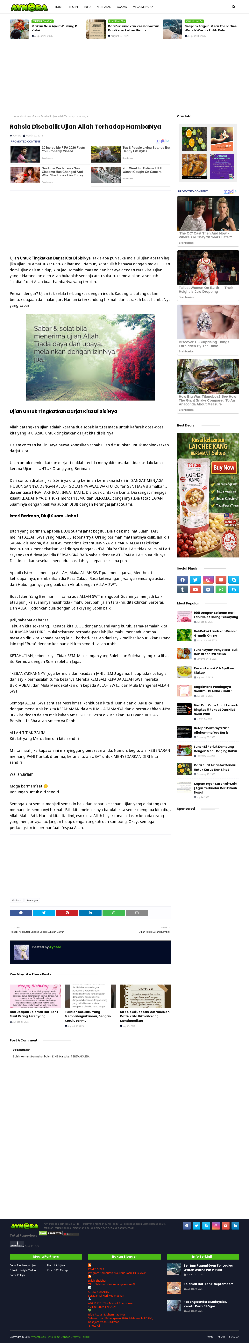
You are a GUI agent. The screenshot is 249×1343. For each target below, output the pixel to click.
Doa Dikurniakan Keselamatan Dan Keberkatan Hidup (133, 28)
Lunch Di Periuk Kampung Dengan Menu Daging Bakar (215, 749)
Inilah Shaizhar (97, 1280)
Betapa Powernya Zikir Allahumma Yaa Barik (211, 730)
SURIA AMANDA (98, 1292)
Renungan (32, 900)
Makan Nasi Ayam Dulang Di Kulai (55, 28)
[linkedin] (235, 1226)
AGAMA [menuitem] (122, 7)
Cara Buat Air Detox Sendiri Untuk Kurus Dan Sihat (215, 767)
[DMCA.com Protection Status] (51, 1234)
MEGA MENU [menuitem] (141, 7)
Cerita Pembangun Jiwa (23, 1265)
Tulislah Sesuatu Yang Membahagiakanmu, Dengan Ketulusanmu (88, 1016)
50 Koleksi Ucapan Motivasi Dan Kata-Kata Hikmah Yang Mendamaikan (144, 1016)
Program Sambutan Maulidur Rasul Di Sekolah (117, 1273)
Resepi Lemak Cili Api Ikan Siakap (214, 670)
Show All (94, 1325)
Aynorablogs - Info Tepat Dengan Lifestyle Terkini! (60, 1337)
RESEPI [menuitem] (73, 7)
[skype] (233, 580)
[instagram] (208, 580)
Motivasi (26, 116)
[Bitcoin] (194, 139)
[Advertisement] (124, 78)
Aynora (17, 135)
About (221, 1336)
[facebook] (182, 580)
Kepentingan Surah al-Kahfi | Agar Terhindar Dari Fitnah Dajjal (216, 788)
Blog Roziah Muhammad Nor (106, 1314)
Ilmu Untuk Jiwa (56, 1265)
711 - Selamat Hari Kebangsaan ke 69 (112, 1284)
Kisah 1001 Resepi (57, 1270)
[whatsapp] (221, 589)
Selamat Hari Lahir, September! (208, 1284)
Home (16, 116)
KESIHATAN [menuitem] (103, 7)
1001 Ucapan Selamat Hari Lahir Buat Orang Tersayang (34, 1014)
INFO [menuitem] (87, 7)
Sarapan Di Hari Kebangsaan (106, 1295)
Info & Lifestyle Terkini (23, 1270)
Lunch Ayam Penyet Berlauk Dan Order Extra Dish (216, 652)
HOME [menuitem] (59, 7)
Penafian (234, 1336)
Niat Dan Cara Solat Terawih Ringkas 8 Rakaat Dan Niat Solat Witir (216, 709)
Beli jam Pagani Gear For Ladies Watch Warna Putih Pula (211, 28)
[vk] (208, 589)
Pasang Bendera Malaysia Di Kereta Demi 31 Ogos (206, 1304)
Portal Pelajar (17, 1275)
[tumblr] (182, 589)
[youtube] (221, 580)
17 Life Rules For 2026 (102, 1307)
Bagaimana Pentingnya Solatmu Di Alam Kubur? (213, 689)
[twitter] (195, 580)
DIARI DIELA (96, 1269)
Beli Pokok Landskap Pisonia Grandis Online (216, 633)
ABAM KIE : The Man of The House (110, 1303)
